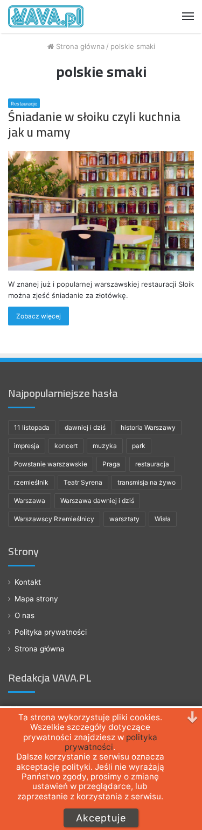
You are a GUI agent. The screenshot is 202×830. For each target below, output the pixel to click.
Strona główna (79, 46)
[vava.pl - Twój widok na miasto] (45, 16)
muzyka (105, 446)
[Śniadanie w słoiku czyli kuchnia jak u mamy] (101, 210)
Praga (111, 464)
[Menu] (188, 16)
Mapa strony (36, 598)
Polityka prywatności (51, 632)
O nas (24, 615)
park (138, 446)
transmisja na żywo (146, 482)
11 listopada (32, 427)
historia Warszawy (148, 427)
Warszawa (29, 500)
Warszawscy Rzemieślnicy (54, 519)
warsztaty (124, 519)
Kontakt (28, 582)
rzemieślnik (31, 482)
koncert (66, 446)
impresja (26, 446)
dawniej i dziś (85, 427)
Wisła (163, 519)
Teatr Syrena (83, 482)
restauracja (152, 464)
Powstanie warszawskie (50, 464)
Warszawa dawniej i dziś (97, 500)
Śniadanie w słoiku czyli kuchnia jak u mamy (94, 124)
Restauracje (24, 104)
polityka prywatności (111, 742)
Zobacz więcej (38, 316)
